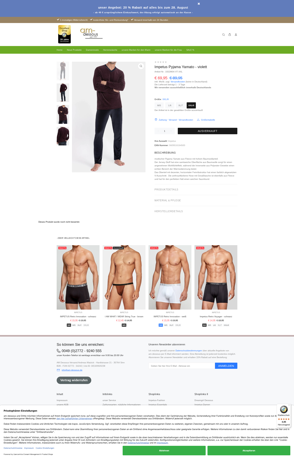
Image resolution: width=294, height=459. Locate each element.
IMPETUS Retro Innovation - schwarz (78, 316)
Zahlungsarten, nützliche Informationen (122, 404)
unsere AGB (62, 404)
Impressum (62, 400)
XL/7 (180, 105)
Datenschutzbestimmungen (188, 350)
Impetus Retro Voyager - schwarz (216, 316)
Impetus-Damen (202, 404)
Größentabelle (208, 120)
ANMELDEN (226, 365)
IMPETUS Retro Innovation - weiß (170, 316)
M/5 (159, 105)
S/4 (69, 325)
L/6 (169, 105)
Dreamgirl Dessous (203, 400)
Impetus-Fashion (157, 400)
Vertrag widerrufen (74, 380)
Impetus (172, 141)
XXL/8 (191, 105)
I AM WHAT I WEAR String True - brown (124, 316)
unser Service (109, 400)
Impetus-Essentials (158, 404)
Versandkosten (178, 81)
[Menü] (289, 406)
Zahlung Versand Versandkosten (176, 120)
